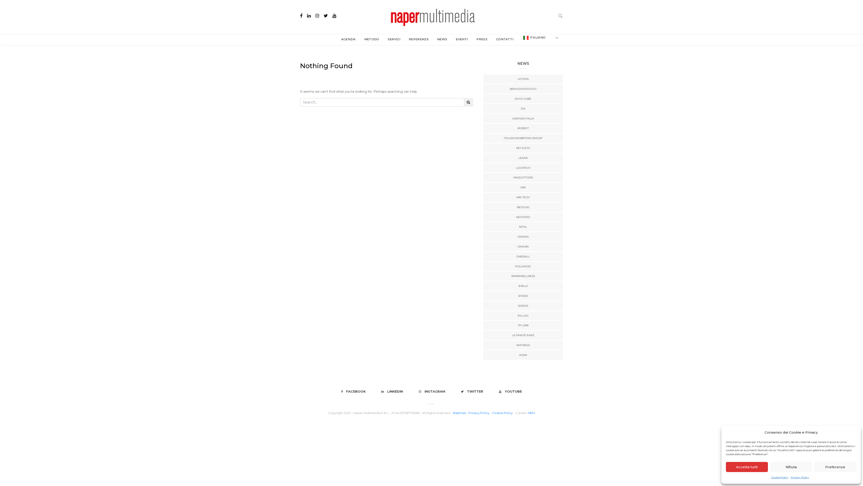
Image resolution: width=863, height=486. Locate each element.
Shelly (523, 286)
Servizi (394, 39)
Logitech (523, 167)
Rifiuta (791, 467)
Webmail (460, 413)
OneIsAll (523, 256)
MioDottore (523, 177)
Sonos (523, 305)
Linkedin (395, 391)
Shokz (523, 295)
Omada (523, 236)
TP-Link (523, 325)
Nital (523, 226)
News (442, 39)
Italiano (537, 37)
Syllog (523, 315)
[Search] (560, 15)
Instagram (435, 391)
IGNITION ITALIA (523, 118)
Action (523, 79)
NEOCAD (523, 207)
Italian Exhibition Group (523, 138)
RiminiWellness (523, 276)
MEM (531, 413)
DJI (523, 108)
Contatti (505, 39)
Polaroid (523, 266)
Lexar (523, 158)
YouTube (513, 391)
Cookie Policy (779, 477)
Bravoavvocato (523, 88)
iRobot (523, 128)
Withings (523, 345)
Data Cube (523, 98)
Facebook (356, 391)
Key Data (523, 148)
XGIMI (523, 355)
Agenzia (348, 39)
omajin (523, 246)
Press (481, 39)
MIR (523, 187)
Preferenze (835, 467)
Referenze (419, 39)
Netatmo (523, 217)
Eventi (462, 39)
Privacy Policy (800, 477)
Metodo (371, 39)
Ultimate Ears (523, 335)
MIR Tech (523, 197)
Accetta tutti (747, 467)
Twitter (475, 391)
